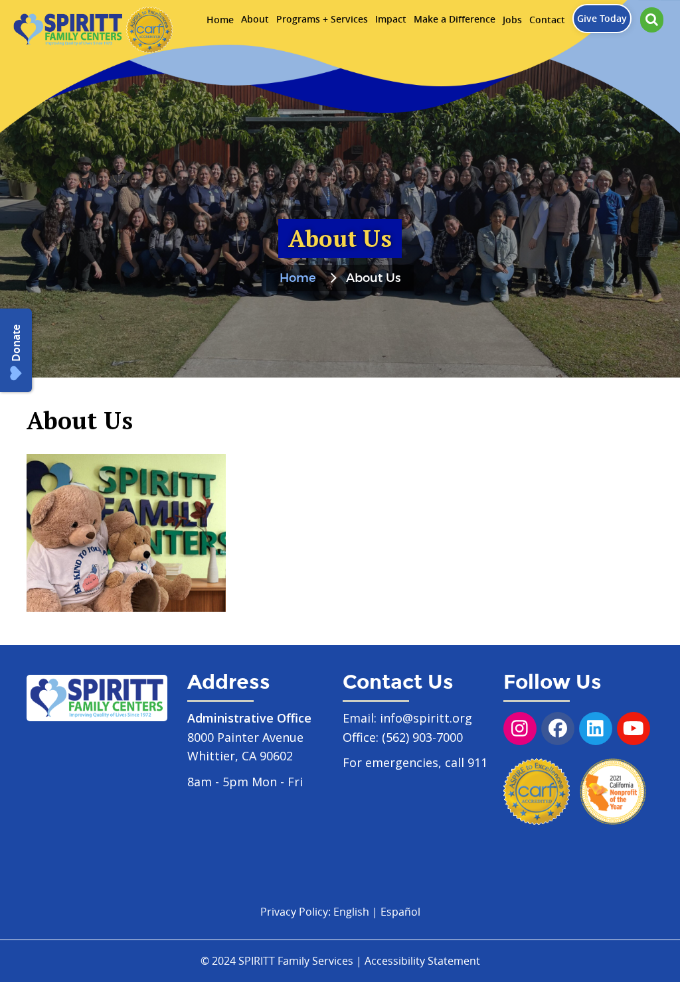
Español (400, 911)
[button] (651, 20)
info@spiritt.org (426, 718)
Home (298, 279)
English (351, 911)
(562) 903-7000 (422, 737)
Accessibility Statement (422, 960)
